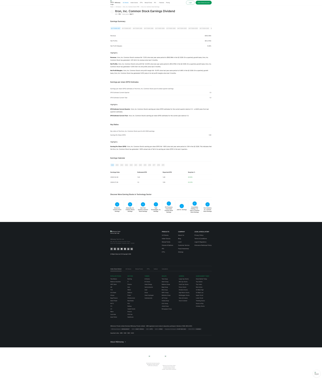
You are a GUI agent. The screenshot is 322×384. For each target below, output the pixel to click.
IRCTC (112, 303)
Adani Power (113, 300)
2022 (131, 165)
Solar (146, 289)
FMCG (129, 289)
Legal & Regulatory (200, 242)
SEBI (121, 333)
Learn (180, 242)
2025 (117, 165)
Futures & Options (167, 245)
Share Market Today (201, 279)
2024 (121, 165)
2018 (149, 165)
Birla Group (165, 289)
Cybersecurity (148, 298)
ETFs (141, 2)
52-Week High (200, 289)
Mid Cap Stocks (183, 281)
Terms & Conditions (200, 238)
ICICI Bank (113, 292)
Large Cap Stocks (184, 279)
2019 (145, 165)
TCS (111, 289)
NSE (125, 333)
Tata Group (165, 279)
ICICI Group (165, 303)
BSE (129, 333)
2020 (140, 165)
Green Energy (148, 284)
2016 (158, 165)
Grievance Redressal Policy (203, 245)
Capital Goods (131, 309)
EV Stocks (147, 281)
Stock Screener (183, 300)
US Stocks (125, 2)
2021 (136, 165)
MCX (132, 333)
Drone (146, 292)
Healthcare (130, 317)
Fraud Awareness (183, 248)
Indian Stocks (134, 2)
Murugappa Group (167, 309)
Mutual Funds (148, 2)
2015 (163, 165)
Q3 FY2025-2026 (148, 28)
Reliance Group (166, 284)
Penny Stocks (182, 287)
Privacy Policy (198, 235)
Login (190, 2)
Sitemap (180, 252)
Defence (129, 292)
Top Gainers (199, 281)
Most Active (199, 287)
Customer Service (183, 245)
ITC (111, 306)
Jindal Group (165, 306)
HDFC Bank (113, 284)
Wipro (112, 311)
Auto (128, 287)
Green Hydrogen (149, 295)
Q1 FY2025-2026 (170, 28)
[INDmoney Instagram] (125, 249)
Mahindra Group (166, 295)
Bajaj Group (165, 287)
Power (129, 295)
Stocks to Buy (200, 303)
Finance (129, 311)
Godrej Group (165, 300)
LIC (111, 309)
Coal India (113, 314)
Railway (129, 306)
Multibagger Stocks (184, 295)
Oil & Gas (129, 314)
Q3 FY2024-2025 (193, 28)
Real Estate (130, 300)
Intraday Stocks (200, 306)
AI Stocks (147, 279)
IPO (155, 2)
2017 (154, 165)
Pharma (129, 284)
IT (128, 281)
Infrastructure (131, 298)
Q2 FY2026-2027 (115, 28)
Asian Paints (113, 317)
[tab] (116, 269)
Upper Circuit (199, 295)
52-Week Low (199, 292)
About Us (181, 235)
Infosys (112, 295)
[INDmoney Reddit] (128, 249)
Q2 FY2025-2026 (159, 28)
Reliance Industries (115, 281)
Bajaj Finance (114, 298)
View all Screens (183, 298)
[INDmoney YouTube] (121, 249)
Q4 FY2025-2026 (137, 28)
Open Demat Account (204, 2)
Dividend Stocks (183, 289)
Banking (129, 279)
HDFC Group (165, 292)
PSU (128, 303)
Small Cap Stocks (183, 284)
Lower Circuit (199, 298)
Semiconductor (149, 287)
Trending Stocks (200, 300)
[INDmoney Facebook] (111, 249)
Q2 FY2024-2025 (204, 28)
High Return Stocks (184, 292)
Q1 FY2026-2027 (126, 28)
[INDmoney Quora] (131, 249)
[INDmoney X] (118, 249)
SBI (111, 287)
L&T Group (164, 298)
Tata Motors (113, 279)
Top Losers (199, 284)
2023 (126, 165)
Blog (179, 238)
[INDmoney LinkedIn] (115, 249)
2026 (112, 165)
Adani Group (165, 281)
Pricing (168, 2)
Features (161, 2)
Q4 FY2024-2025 (182, 28)
